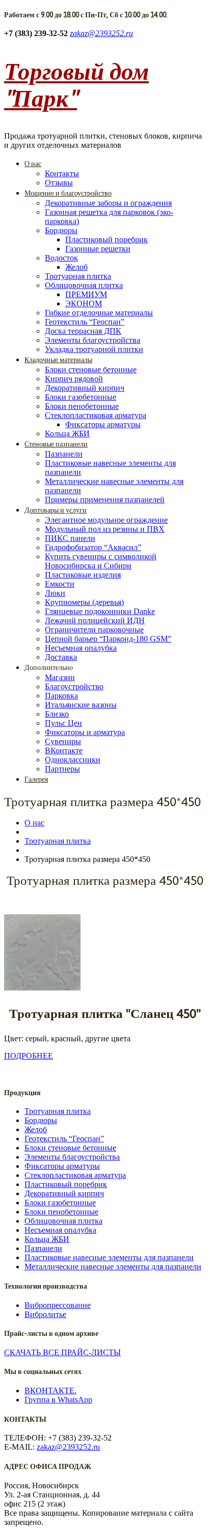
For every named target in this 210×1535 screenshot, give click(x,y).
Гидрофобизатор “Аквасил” (93, 547)
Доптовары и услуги (55, 510)
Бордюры (61, 230)
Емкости (59, 584)
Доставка (61, 657)
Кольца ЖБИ (67, 433)
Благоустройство (74, 686)
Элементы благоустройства (92, 340)
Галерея (36, 779)
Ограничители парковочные (94, 629)
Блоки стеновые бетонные (91, 369)
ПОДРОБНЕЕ (28, 1055)
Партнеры (62, 768)
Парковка (61, 695)
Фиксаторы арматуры (103, 424)
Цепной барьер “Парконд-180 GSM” (108, 638)
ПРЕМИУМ (86, 294)
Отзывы (59, 182)
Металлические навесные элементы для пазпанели (112, 1266)
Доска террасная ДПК (83, 331)
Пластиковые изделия (83, 574)
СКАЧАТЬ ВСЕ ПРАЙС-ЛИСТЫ (62, 1352)
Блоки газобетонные (80, 397)
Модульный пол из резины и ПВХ (105, 529)
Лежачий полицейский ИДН (95, 620)
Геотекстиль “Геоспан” (84, 321)
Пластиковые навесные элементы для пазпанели (109, 1257)
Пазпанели (64, 454)
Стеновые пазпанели (56, 444)
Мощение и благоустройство (68, 193)
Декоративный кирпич (84, 387)
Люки (55, 593)
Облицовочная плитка (84, 285)
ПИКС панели (70, 538)
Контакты (62, 173)
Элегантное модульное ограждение (106, 520)
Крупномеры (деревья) (84, 602)
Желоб (76, 267)
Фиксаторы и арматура (85, 732)
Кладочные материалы (58, 360)
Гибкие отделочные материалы (99, 312)
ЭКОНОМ (83, 303)
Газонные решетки (97, 248)
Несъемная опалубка (81, 648)
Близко (57, 714)
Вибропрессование (57, 1305)
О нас (32, 163)
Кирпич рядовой (74, 378)
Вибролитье (45, 1314)
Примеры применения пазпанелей (105, 499)
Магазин (60, 677)
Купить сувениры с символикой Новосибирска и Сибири (100, 561)
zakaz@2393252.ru (101, 33)
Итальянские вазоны (81, 704)
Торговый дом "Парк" (76, 84)
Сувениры (63, 741)
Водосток (61, 257)
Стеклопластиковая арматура (95, 415)
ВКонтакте (64, 750)
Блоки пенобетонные (82, 406)
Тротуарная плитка (78, 276)
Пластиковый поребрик (106, 239)
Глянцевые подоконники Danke (100, 611)
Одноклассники (72, 759)
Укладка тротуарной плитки (94, 349)
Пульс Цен (63, 723)
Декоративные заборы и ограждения (108, 203)
